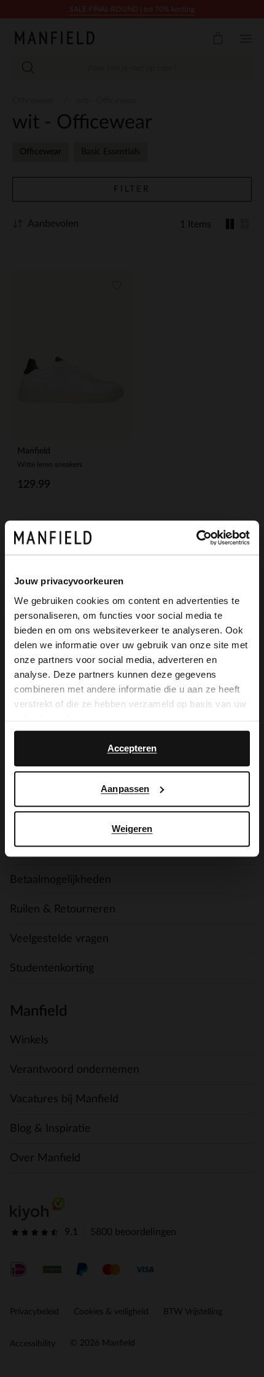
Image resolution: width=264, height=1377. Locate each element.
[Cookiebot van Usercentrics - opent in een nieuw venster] (196, 538)
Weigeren (132, 828)
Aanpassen (125, 788)
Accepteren (132, 748)
